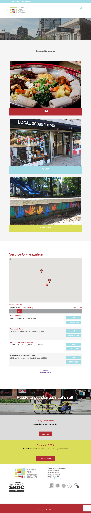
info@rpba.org (56, 478)
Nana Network (16, 315)
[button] (47, 285)
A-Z (19, 311)
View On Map (28, 308)
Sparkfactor (50, 510)
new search (77, 308)
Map (73, 318)
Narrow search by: (15, 305)
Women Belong (16, 329)
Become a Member (45, 407)
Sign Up (45, 434)
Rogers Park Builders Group (21, 342)
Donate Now (45, 458)
